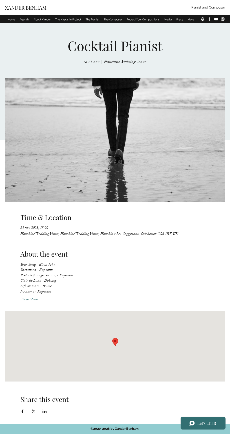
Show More (29, 299)
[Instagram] (223, 19)
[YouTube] (216, 19)
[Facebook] (209, 19)
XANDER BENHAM (26, 7)
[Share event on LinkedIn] (44, 411)
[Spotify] (202, 19)
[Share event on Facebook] (22, 411)
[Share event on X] (33, 411)
